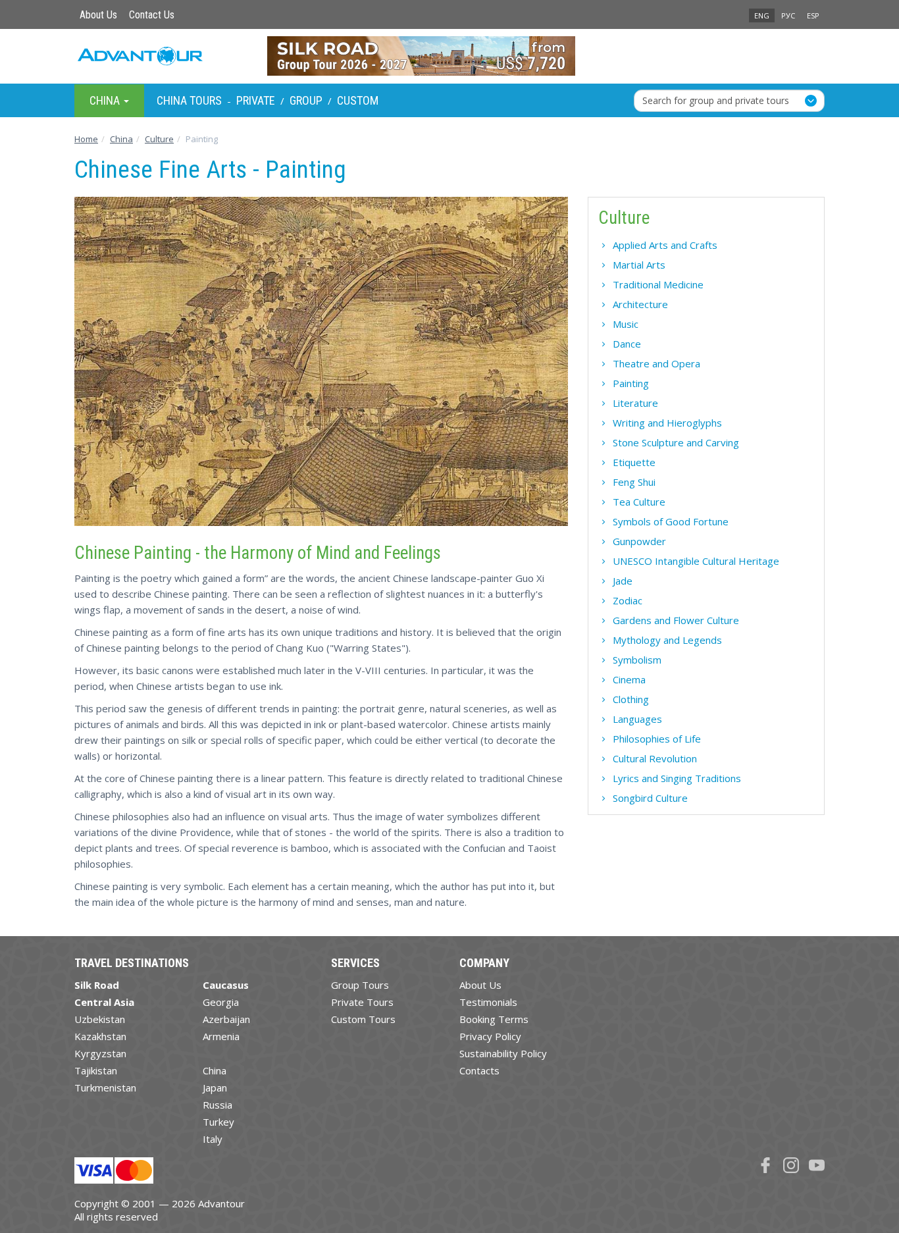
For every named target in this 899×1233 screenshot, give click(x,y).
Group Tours (360, 984)
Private (255, 100)
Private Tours (362, 1002)
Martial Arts (639, 264)
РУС (788, 15)
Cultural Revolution (655, 758)
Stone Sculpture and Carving (676, 442)
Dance (627, 343)
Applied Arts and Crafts (665, 244)
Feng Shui (634, 481)
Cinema (629, 679)
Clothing (631, 699)
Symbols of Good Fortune (671, 521)
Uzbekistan (99, 1019)
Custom (357, 100)
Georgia (221, 1002)
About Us (98, 15)
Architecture (640, 304)
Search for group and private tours (715, 99)
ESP (813, 15)
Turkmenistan (105, 1087)
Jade (622, 580)
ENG (761, 15)
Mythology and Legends (667, 639)
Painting (631, 383)
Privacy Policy (490, 1036)
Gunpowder (639, 541)
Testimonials (488, 1002)
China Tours (189, 100)
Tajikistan (95, 1070)
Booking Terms (493, 1019)
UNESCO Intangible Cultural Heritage (696, 560)
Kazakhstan (100, 1036)
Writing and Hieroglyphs (667, 422)
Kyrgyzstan (100, 1053)
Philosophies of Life (657, 738)
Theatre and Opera (656, 363)
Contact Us (151, 15)
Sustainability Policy (503, 1053)
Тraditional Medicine (658, 284)
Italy (212, 1138)
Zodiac (627, 600)
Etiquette (634, 462)
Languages (637, 718)
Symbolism (637, 659)
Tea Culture (639, 501)
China (214, 1070)
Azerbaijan (226, 1019)
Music (625, 323)
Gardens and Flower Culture (676, 620)
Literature (635, 402)
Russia (217, 1104)
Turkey (218, 1121)
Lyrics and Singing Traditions (677, 778)
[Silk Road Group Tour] (449, 56)
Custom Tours (363, 1019)
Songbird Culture (650, 797)
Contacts (479, 1070)
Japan (215, 1087)
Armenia (221, 1036)
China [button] (106, 100)
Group (306, 100)
